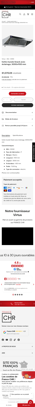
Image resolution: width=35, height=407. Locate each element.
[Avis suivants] (33, 284)
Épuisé (23, 99)
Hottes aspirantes (11, 21)
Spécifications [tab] (18, 135)
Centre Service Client (8, 2)
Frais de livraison (6, 79)
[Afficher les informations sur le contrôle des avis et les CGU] (28, 271)
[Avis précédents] (1, 284)
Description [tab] (6, 135)
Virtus (3, 59)
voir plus (18, 284)
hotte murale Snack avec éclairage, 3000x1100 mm (15, 22)
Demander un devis (17, 94)
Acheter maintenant (17, 105)
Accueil (4, 21)
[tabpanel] (17, 156)
